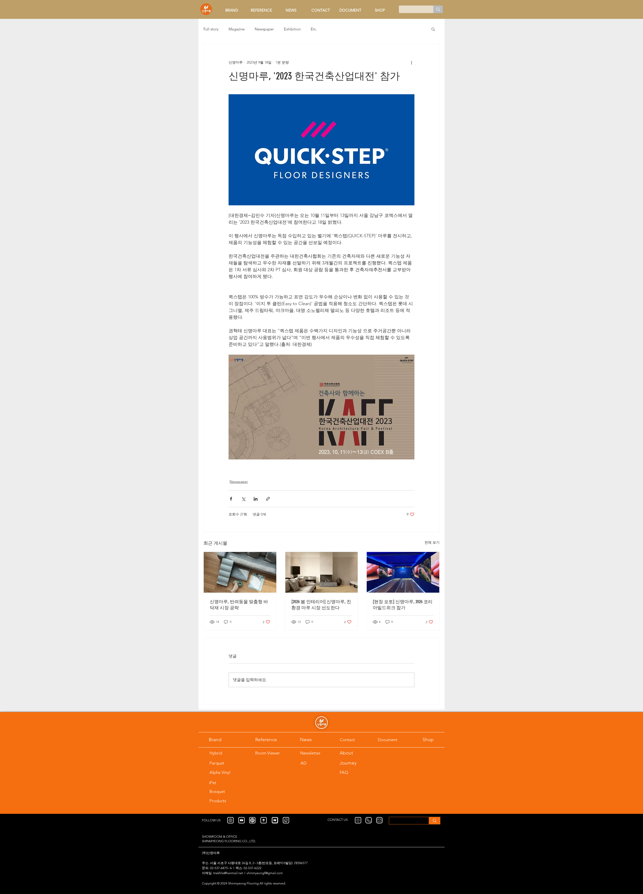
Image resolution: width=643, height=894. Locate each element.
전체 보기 (432, 542)
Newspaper (264, 29)
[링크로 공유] (267, 498)
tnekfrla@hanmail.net (228, 873)
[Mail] (379, 820)
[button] (433, 29)
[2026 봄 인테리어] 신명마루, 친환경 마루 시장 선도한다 (321, 604)
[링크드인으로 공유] (255, 498)
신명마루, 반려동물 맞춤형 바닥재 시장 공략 (239, 604)
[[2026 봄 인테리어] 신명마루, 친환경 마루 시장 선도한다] (321, 572)
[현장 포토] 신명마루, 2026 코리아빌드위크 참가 (403, 604)
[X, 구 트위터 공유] (243, 498)
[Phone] (368, 820)
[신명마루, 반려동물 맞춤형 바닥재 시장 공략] (240, 572)
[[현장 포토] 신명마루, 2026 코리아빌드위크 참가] (403, 572)
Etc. (314, 29)
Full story (211, 29)
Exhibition (292, 29)
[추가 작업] (411, 62)
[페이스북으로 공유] (231, 498)
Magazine (237, 29)
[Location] (358, 820)
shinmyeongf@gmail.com (265, 873)
